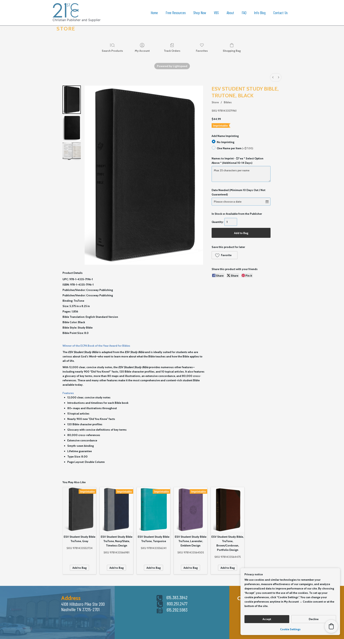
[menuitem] (273, 77)
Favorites (202, 51)
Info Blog (260, 12)
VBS (216, 12)
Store (215, 102)
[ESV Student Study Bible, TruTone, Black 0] (72, 100)
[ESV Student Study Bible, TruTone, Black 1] (72, 127)
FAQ (244, 12)
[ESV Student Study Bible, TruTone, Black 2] (72, 151)
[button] (224, 255)
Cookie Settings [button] (290, 629)
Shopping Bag (232, 51)
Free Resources (176, 12)
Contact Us (280, 12)
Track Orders (172, 51)
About (230, 12)
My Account (142, 51)
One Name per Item (235, 148)
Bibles (228, 102)
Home (154, 12)
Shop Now (199, 12)
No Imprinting (225, 142)
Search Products (112, 51)
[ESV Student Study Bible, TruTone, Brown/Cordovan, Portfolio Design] (227, 509)
